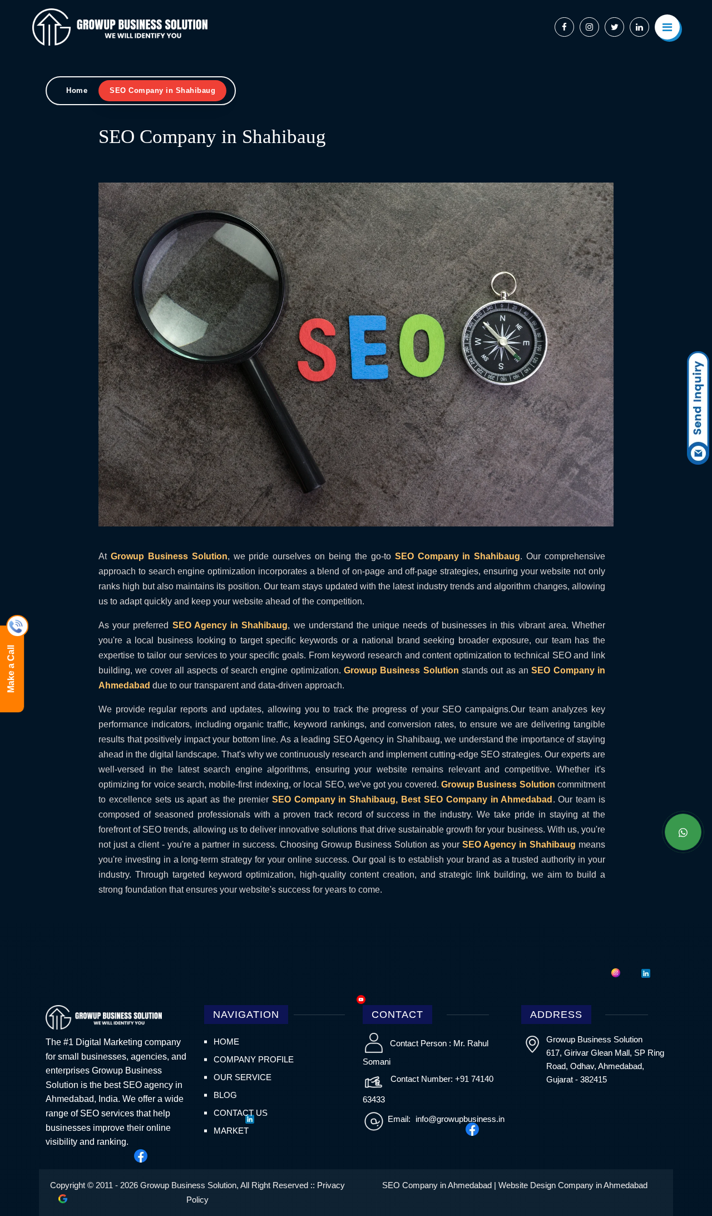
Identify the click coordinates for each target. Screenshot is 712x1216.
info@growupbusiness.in (459, 1119)
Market (231, 1130)
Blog (225, 1095)
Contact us (241, 1112)
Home (76, 90)
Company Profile (254, 1059)
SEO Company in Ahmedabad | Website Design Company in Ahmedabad (514, 1185)
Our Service (242, 1077)
